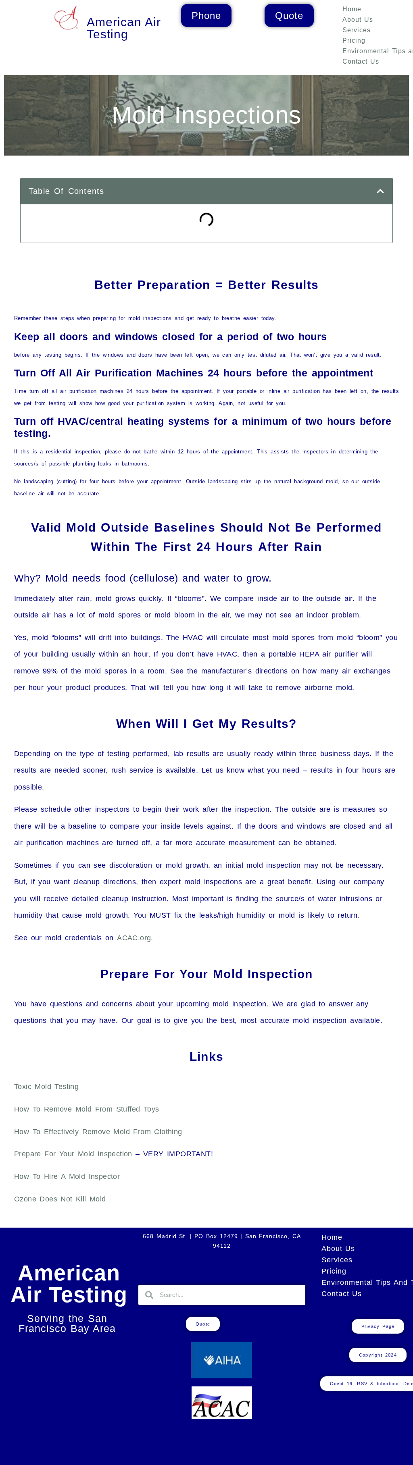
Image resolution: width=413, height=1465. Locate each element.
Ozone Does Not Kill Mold (60, 1199)
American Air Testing (69, 1284)
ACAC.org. (135, 938)
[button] (380, 191)
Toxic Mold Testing (46, 1087)
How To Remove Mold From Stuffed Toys (86, 1109)
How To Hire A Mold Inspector (67, 1176)
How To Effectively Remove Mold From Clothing (98, 1132)
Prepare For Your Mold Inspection (73, 1154)
